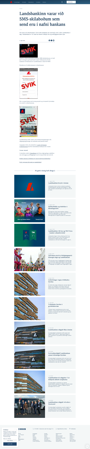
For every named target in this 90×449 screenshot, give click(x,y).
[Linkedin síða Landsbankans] (21, 429)
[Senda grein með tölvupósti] (53, 41)
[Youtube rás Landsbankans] (19, 429)
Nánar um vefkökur (7, 438)
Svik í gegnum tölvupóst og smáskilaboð (30, 162)
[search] (65, 2)
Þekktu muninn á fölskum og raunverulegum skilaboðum (34, 158)
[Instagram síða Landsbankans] (23, 429)
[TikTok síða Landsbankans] (25, 429)
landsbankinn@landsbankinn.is (19, 439)
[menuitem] (17, 2)
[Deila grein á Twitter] (51, 41)
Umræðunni (33, 153)
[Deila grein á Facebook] (49, 41)
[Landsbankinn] (11, 2)
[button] (59, 2)
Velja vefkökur (10, 440)
